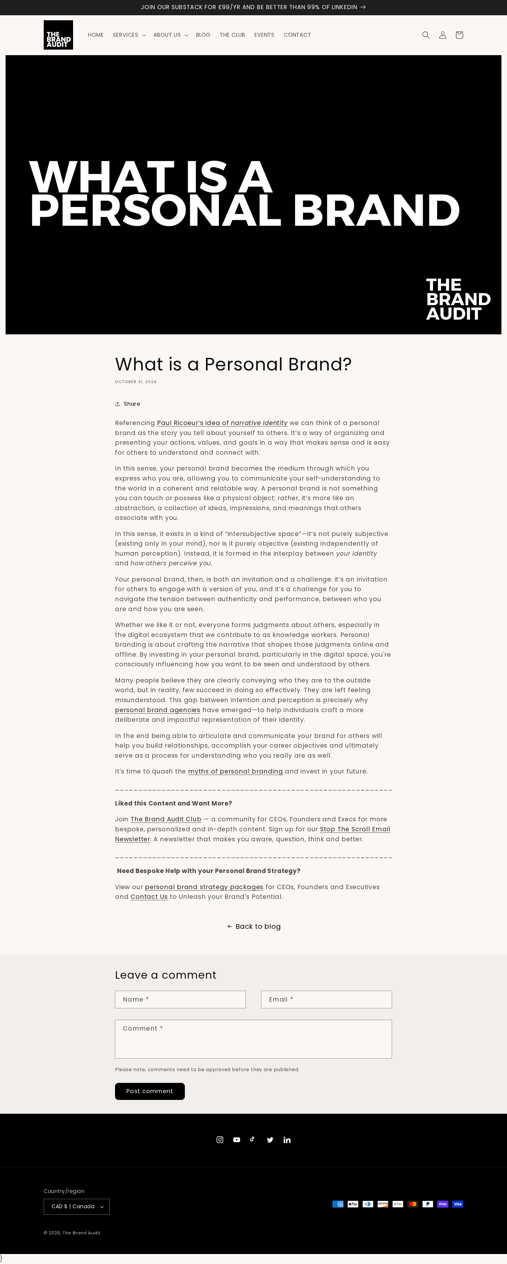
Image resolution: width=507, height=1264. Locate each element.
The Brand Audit (81, 1233)
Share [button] (132, 403)
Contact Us (149, 896)
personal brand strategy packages (204, 887)
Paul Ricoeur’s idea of (222, 423)
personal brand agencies (157, 710)
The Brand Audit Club (166, 819)
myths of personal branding (235, 771)
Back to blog (258, 926)
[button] (128, 35)
